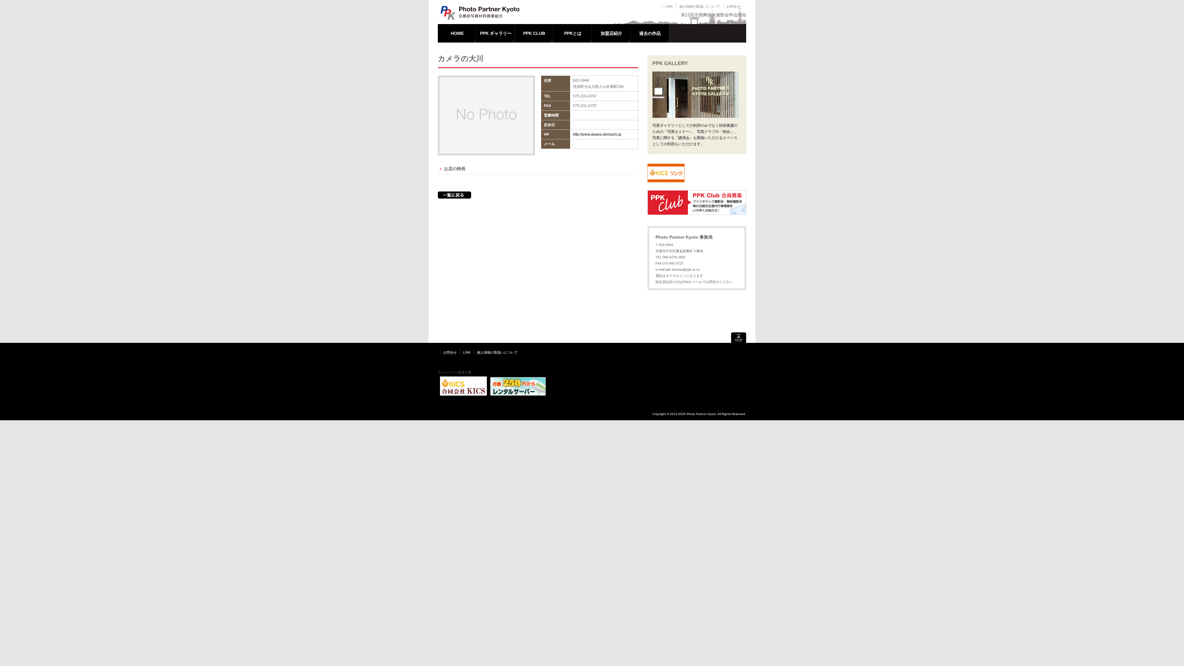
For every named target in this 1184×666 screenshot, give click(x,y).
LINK (669, 6)
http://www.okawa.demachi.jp (597, 134)
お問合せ (733, 6)
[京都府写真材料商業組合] (483, 18)
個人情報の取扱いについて (699, 6)
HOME (457, 33)
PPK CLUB (534, 33)
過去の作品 (650, 33)
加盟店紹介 (611, 33)
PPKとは (573, 33)
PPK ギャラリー (496, 33)
